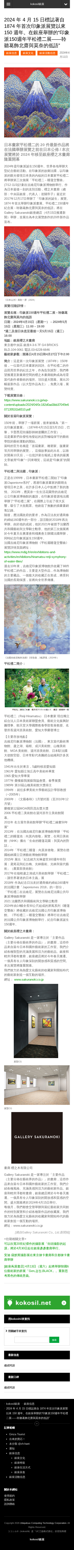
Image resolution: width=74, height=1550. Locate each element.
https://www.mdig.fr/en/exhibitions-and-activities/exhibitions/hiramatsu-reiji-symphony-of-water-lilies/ (35, 556)
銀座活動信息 (47, 53)
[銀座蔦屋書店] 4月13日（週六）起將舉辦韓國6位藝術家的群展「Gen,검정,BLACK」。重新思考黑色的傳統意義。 (36, 1271)
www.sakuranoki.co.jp (29, 979)
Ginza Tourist (17, 1434)
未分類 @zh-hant (19, 1443)
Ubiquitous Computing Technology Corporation (43, 1523)
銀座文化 (28, 53)
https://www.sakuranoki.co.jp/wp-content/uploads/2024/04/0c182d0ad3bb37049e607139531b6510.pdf (36, 404)
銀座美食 (19, 1472)
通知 (12, 1448)
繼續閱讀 (9, 1365)
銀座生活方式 (22, 1467)
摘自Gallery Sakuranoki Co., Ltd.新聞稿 (42, 1232)
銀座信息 (11, 53)
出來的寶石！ (17, 1439)
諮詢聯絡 (9, 1503)
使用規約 (9, 1495)
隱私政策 (9, 1499)
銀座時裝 (19, 1462)
